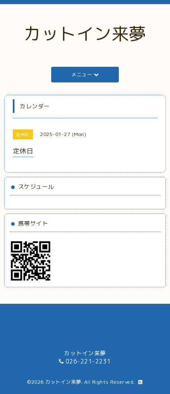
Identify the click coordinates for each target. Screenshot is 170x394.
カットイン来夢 (85, 33)
